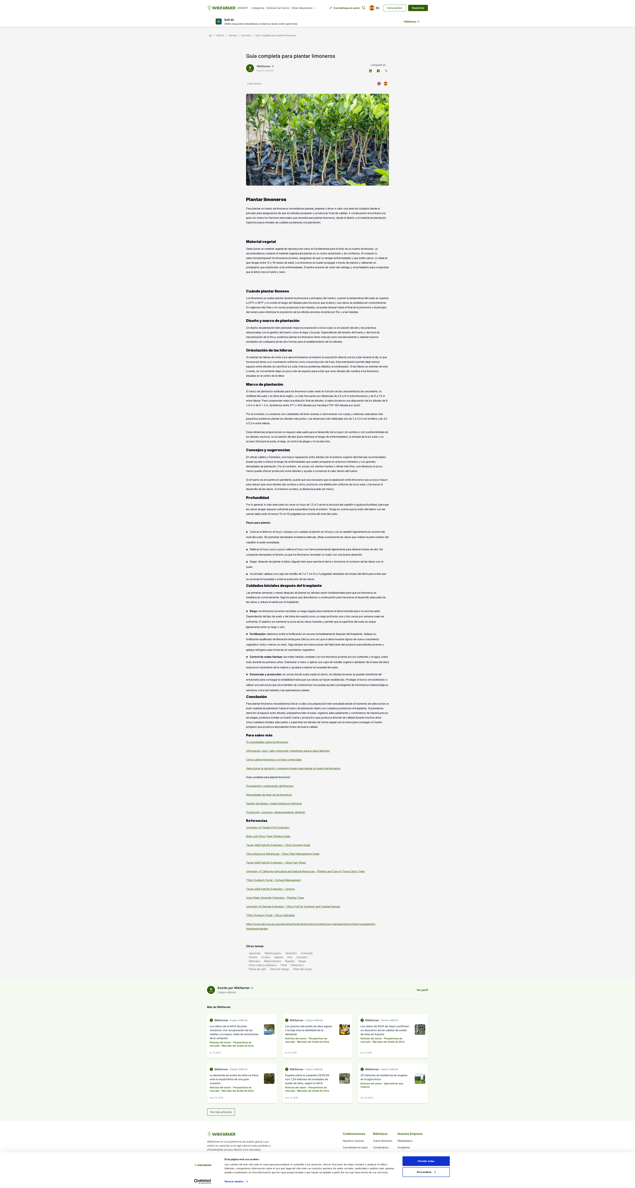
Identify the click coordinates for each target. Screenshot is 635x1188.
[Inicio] (210, 35)
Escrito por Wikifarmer (234, 988)
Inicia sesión (394, 7)
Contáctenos (381, 1147)
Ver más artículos (221, 1112)
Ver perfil (422, 990)
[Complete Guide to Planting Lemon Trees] (379, 84)
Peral (284, 965)
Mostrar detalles (234, 1181)
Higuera (278, 957)
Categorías (258, 8)
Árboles (233, 35)
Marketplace (405, 1140)
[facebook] (378, 71)
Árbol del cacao (302, 969)
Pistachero (297, 965)
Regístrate (418, 7)
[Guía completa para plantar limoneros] (386, 84)
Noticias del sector (278, 8)
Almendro (291, 953)
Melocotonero (272, 961)
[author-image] (211, 990)
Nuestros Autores (353, 1140)
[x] (386, 71)
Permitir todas (426, 1161)
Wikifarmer (263, 66)
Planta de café (257, 969)
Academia (404, 1147)
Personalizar (424, 1171)
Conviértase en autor (346, 8)
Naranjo (290, 961)
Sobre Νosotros (382, 1140)
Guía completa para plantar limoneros (275, 35)
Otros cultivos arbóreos (263, 965)
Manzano (254, 961)
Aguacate (254, 953)
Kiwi (289, 957)
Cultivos (220, 35)
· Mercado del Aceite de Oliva (237, 1045)
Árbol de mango (279, 969)
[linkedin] (370, 71)
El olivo (265, 957)
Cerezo (253, 957)
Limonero (246, 35)
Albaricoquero (272, 953)
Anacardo (307, 953)
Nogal (302, 961)
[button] (374, 8)
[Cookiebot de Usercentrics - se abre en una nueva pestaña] (202, 1181)
